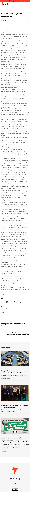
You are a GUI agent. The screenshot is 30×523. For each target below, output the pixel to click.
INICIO (15, 483)
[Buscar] (24, 3)
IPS (2, 298)
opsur (4, 20)
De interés (4, 308)
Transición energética (6, 315)
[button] (27, 3)
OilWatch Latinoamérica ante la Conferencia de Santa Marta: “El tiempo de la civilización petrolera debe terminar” (14, 440)
